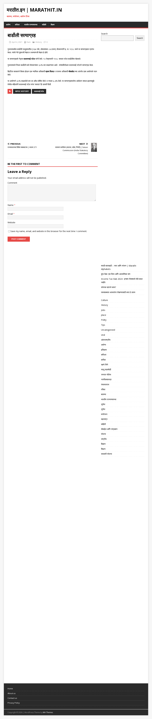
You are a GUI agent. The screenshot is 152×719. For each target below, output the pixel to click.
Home (10, 688)
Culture (104, 300)
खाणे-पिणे (104, 364)
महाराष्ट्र (104, 419)
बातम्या (103, 394)
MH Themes (48, 712)
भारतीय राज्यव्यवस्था (30, 24)
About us (12, 693)
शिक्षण (52, 24)
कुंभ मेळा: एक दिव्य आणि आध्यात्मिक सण (115, 274)
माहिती (44, 24)
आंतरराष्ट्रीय (105, 339)
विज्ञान (103, 443)
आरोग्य (8, 24)
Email (10, 213)
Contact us (12, 698)
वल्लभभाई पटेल (39, 91)
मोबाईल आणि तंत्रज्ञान (109, 429)
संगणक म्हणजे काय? (108, 287)
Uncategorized (108, 329)
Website (11, 222)
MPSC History (22, 91)
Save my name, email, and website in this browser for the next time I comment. (49, 231)
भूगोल (103, 404)
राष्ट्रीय (104, 439)
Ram (29, 42)
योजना (103, 433)
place (103, 315)
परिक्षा (103, 389)
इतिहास (104, 349)
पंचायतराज (105, 384)
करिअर (17, 24)
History (38, 42)
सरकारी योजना (106, 453)
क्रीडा (103, 359)
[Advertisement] (53, 118)
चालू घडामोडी (106, 369)
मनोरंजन (104, 414)
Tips (103, 324)
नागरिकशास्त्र (106, 379)
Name (11, 205)
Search (104, 33)
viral (103, 334)
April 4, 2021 (17, 42)
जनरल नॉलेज (106, 374)
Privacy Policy (14, 702)
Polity (103, 319)
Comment (12, 182)
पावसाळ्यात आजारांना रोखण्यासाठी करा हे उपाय (118, 292)
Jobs (103, 310)
